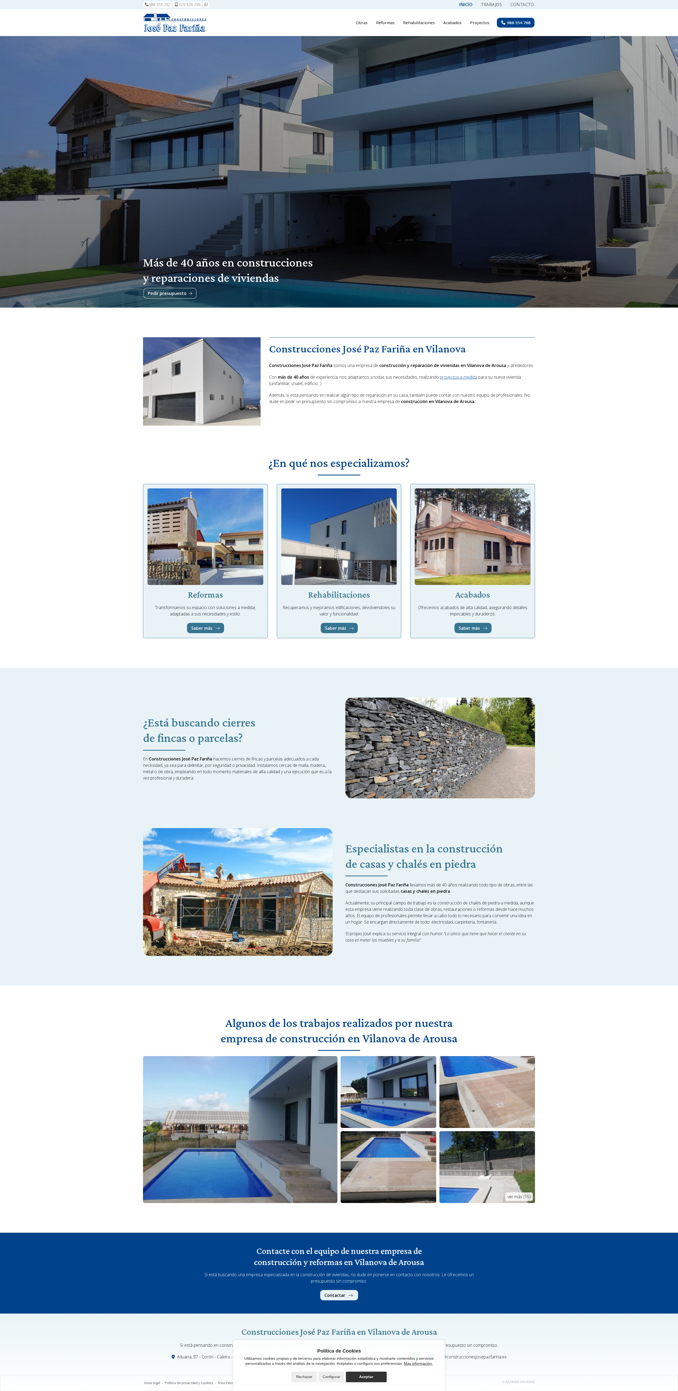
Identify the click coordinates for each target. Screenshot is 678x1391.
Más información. (418, 1363)
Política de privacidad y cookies (189, 1382)
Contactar (335, 1295)
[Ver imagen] (240, 1129)
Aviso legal (152, 1382)
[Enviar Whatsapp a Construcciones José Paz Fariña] (206, 4)
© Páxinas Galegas (518, 1382)
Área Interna (227, 1382)
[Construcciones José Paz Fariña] (175, 23)
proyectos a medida (458, 377)
